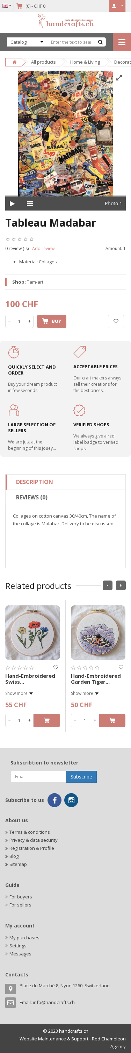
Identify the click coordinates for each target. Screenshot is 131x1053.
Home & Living (85, 62)
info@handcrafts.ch (54, 1002)
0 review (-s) (17, 248)
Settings (18, 945)
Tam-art (35, 282)
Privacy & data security (33, 840)
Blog (14, 856)
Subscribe (81, 776)
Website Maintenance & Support (54, 1039)
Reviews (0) (32, 497)
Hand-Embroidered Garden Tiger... (96, 678)
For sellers (20, 905)
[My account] (117, 6)
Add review (43, 248)
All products (43, 62)
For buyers (20, 897)
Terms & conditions (29, 832)
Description (34, 482)
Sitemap (18, 864)
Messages (20, 954)
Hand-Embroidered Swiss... (30, 678)
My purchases (24, 937)
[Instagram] (71, 800)
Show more (16, 693)
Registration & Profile (31, 848)
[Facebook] (54, 800)
